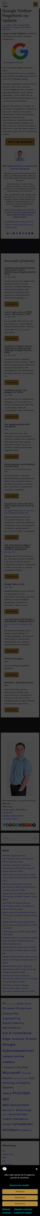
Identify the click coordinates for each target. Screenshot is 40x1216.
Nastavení (20, 1204)
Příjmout (20, 1191)
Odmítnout (20, 1198)
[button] (37, 1169)
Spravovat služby (19, 1185)
